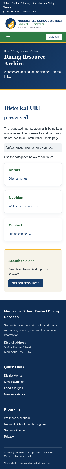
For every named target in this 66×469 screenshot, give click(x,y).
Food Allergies (13, 388)
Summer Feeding (15, 430)
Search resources (25, 283)
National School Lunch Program (25, 424)
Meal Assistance (14, 394)
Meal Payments (14, 381)
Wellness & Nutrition (17, 418)
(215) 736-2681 (11, 11)
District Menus (13, 375)
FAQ (35, 11)
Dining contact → (20, 233)
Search (26, 11)
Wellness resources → (23, 206)
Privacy (9, 436)
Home (7, 51)
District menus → (20, 178)
